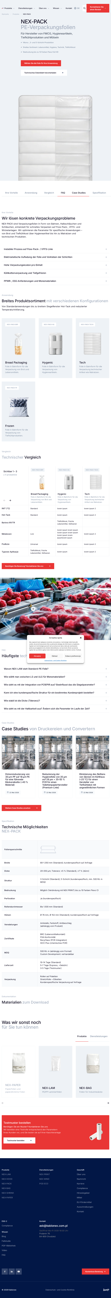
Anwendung (31, 192)
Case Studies (79, 192)
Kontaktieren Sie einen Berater (97, 8)
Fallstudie (6, 1241)
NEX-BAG (6, 1188)
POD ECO (43, 1183)
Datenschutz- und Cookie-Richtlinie (56, 660)
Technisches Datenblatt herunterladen (40, 73)
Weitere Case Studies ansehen (17, 808)
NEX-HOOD (7, 1179)
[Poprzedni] (4, 501)
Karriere (80, 1183)
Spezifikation (99, 192)
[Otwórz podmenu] (14, 8)
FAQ (63, 192)
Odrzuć (55, 656)
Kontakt (69, 8)
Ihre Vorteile (11, 192)
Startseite (5, 14)
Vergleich (49, 192)
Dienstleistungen (25, 8)
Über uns (43, 8)
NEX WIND (44, 1179)
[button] (81, 638)
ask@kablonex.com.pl (53, 1225)
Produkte (8, 8)
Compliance (82, 1188)
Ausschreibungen (85, 1207)
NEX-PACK (7, 1183)
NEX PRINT (44, 1174)
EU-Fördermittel (84, 1202)
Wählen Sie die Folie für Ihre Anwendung (41, 63)
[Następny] (10, 501)
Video (4, 1250)
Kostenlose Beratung (94, 1271)
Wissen (56, 8)
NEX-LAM (6, 1174)
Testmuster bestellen (15, 1140)
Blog (4, 1236)
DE (78, 8)
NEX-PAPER (7, 1197)
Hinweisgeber (83, 1193)
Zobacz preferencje (73, 656)
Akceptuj (37, 656)
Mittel (79, 1197)
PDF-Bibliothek (9, 1246)
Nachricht (81, 1179)
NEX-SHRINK (8, 1193)
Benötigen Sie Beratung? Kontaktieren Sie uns (24, 566)
